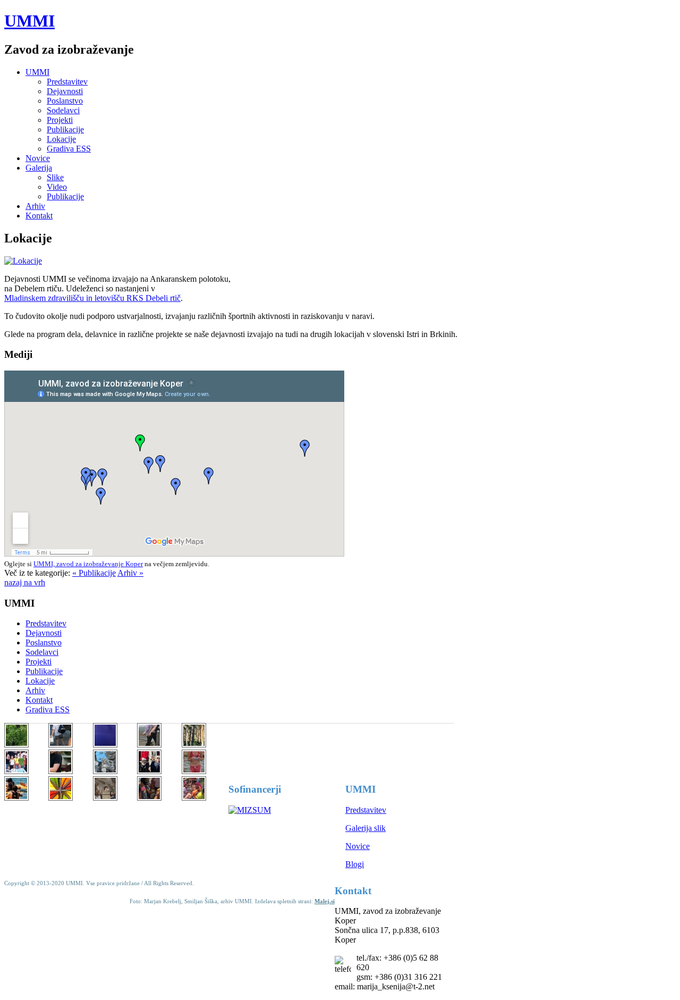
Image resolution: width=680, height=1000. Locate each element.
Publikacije (65, 129)
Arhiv (35, 206)
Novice (38, 158)
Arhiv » (130, 572)
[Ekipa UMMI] (149, 771)
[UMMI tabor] (16, 744)
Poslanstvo (65, 100)
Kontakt (39, 215)
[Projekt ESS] (60, 744)
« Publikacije (94, 572)
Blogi (354, 864)
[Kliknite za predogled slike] (23, 260)
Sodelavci (63, 110)
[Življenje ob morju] (149, 797)
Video (57, 186)
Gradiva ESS (69, 148)
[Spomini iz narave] (105, 771)
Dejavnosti (65, 91)
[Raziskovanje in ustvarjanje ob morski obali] (194, 797)
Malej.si (324, 901)
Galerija (39, 167)
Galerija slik (365, 828)
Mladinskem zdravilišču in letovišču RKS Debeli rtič (92, 297)
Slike (55, 177)
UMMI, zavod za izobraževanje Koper (88, 564)
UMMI (29, 20)
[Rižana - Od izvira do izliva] (60, 771)
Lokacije (61, 139)
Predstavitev (67, 81)
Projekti (60, 119)
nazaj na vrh (24, 582)
